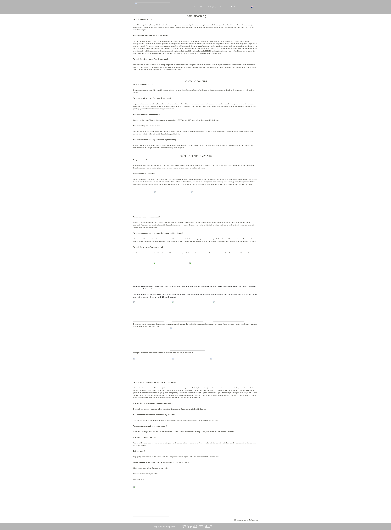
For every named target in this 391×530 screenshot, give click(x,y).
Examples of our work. (159, 468)
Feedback (234, 7)
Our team (180, 7)
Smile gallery (212, 7)
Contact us (223, 7)
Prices (202, 7)
